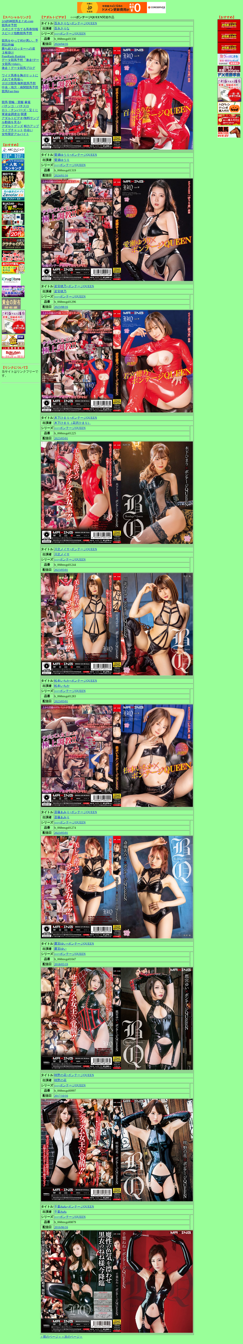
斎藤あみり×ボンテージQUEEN (75, 812)
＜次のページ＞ (72, 1336)
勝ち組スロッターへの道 (18, 48)
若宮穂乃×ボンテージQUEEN (74, 286)
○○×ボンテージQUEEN (70, 33)
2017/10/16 (61, 1095)
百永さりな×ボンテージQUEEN (75, 23)
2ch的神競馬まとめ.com (17, 21)
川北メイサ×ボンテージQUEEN (75, 549)
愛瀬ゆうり (61, 159)
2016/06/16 (61, 1227)
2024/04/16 (61, 44)
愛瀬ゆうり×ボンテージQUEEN (75, 154)
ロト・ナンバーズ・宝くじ (20, 110)
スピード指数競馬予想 (17, 33)
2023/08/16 (61, 307)
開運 (24, 114)
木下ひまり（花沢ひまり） (72, 422)
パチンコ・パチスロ (15, 106)
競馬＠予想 (9, 25)
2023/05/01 (61, 438)
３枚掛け (8, 52)
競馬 (5, 102)
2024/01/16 (61, 175)
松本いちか (61, 685)
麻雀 (27, 102)
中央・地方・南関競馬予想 (20, 87)
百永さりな (61, 28)
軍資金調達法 (11, 114)
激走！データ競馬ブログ (18, 68)
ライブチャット (12, 130)
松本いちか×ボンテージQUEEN (75, 680)
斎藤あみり (61, 817)
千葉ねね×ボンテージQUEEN (74, 1206)
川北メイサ (61, 554)
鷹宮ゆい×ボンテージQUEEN (74, 943)
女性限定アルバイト (15, 134)
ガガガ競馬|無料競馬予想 (19, 83)
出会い (28, 130)
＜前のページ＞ (50, 1336)
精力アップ (31, 126)
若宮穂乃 (60, 291)
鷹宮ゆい (60, 948)
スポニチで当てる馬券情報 (20, 29)
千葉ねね (60, 1211)
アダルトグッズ (12, 126)
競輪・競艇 (16, 102)
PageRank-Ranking (13, 56)
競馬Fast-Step (10, 91)
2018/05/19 (61, 964)
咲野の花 (60, 1080)
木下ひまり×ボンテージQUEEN (75, 417)
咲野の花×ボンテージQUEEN (74, 1075)
